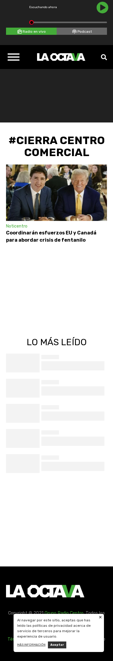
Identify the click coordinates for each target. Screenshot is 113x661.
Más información (31, 645)
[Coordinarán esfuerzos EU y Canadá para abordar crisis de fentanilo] (56, 192)
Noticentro (16, 226)
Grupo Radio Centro (64, 613)
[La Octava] (61, 57)
